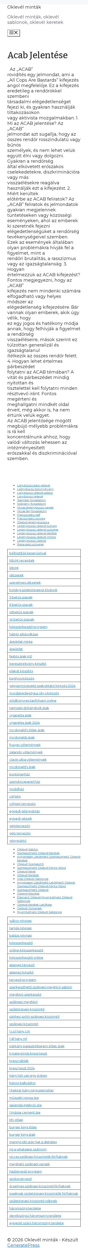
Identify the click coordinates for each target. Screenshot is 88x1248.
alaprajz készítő (21, 972)
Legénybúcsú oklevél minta (36, 537)
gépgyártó (17, 840)
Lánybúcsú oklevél (30, 496)
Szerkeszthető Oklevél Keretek (38, 853)
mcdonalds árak (22, 737)
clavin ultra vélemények (28, 759)
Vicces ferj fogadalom (32, 511)
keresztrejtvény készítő (27, 664)
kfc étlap (16, 1120)
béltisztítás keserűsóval (27, 553)
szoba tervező (20, 1179)
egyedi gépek (20, 818)
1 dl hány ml (18, 1039)
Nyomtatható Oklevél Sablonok (39, 912)
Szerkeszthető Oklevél (32, 890)
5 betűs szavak (21, 597)
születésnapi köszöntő (26, 1009)
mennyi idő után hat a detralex (33, 1142)
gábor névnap (20, 921)
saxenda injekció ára (25, 1105)
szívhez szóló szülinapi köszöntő (34, 1016)
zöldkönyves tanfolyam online (32, 700)
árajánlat (16, 649)
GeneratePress (23, 1245)
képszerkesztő (21, 943)
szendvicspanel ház (24, 782)
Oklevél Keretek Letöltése (34, 904)
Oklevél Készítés (28, 893)
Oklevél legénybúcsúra (33, 522)
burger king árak (22, 1134)
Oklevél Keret (26, 871)
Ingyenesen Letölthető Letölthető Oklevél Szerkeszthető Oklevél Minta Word (46, 884)
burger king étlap (23, 1127)
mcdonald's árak (22, 767)
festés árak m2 (20, 656)
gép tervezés (20, 833)
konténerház (19, 774)
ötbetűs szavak (21, 612)
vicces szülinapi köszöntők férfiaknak (38, 1157)
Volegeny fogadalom (31, 504)
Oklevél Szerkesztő (30, 864)
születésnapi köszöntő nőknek (33, 1201)
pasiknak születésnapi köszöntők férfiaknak (43, 1193)
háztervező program (25, 1171)
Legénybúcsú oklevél (31, 540)
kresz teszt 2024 (22, 1068)
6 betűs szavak (21, 605)
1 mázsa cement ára (24, 1112)
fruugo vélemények (25, 745)
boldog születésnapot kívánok (33, 590)
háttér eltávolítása (23, 634)
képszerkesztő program (28, 627)
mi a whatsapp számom (28, 1149)
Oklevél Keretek (28, 875)
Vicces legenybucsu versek (35, 507)
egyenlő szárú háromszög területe (36, 1223)
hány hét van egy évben (28, 1075)
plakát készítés (21, 671)
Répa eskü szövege (30, 544)
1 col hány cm (19, 1031)
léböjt (14, 568)
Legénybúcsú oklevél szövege (37, 529)
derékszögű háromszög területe (35, 1216)
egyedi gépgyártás (24, 811)
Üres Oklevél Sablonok (32, 879)
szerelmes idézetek (25, 582)
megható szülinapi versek (29, 1164)
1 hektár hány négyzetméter (31, 1090)
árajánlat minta (21, 641)
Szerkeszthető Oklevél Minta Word (41, 868)
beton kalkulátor (22, 1083)
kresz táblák (19, 1061)
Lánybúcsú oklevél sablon (35, 492)
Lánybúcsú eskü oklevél (33, 485)
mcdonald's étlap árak (26, 730)
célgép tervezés (22, 804)
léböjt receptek (21, 560)
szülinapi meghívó (23, 1002)
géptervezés (19, 826)
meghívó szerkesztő (25, 994)
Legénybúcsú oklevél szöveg (37, 526)
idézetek (16, 575)
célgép (15, 796)
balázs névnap (20, 935)
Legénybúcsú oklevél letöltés (37, 533)
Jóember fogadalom (31, 500)
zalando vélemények (26, 752)
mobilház (16, 789)
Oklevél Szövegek (29, 908)
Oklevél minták (24, 7)
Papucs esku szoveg (31, 518)
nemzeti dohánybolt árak (29, 708)
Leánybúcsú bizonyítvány (35, 489)
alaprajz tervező (21, 965)
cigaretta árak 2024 (24, 723)
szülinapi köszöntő (23, 1024)
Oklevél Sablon (27, 849)
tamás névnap (20, 928)
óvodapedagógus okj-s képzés (34, 693)
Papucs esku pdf (28, 515)
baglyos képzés (21, 678)
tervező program (22, 980)
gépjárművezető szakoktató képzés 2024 (42, 686)
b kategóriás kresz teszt (28, 1053)
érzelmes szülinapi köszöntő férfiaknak (40, 1186)
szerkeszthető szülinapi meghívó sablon (40, 987)
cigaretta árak (20, 715)
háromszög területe (25, 1208)
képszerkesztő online (26, 957)
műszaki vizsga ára (24, 1098)
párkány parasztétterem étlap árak (37, 1046)
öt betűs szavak (21, 619)
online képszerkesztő (26, 950)
